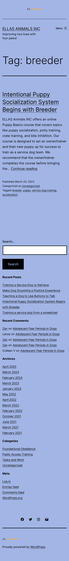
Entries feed (10, 487)
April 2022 (9, 399)
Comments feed (13, 492)
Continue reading (24, 169)
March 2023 (10, 383)
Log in (6, 481)
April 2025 (9, 366)
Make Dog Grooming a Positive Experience (31, 290)
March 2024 (10, 372)
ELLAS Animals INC (21, 28)
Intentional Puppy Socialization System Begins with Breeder (30, 102)
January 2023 (11, 388)
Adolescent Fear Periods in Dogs (35, 328)
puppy (27, 190)
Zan (5, 328)
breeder (17, 190)
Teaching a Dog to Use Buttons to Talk (28, 296)
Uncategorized (31, 186)
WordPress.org (12, 498)
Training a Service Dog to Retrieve (25, 285)
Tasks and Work (13, 460)
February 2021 (12, 433)
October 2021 (11, 416)
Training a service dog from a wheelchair (30, 312)
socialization (10, 194)
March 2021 (10, 427)
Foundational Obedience (18, 449)
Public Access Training (17, 454)
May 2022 (9, 394)
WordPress (37, 547)
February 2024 (12, 377)
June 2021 (9, 421)
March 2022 (10, 405)
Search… (8, 241)
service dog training (44, 190)
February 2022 (12, 410)
